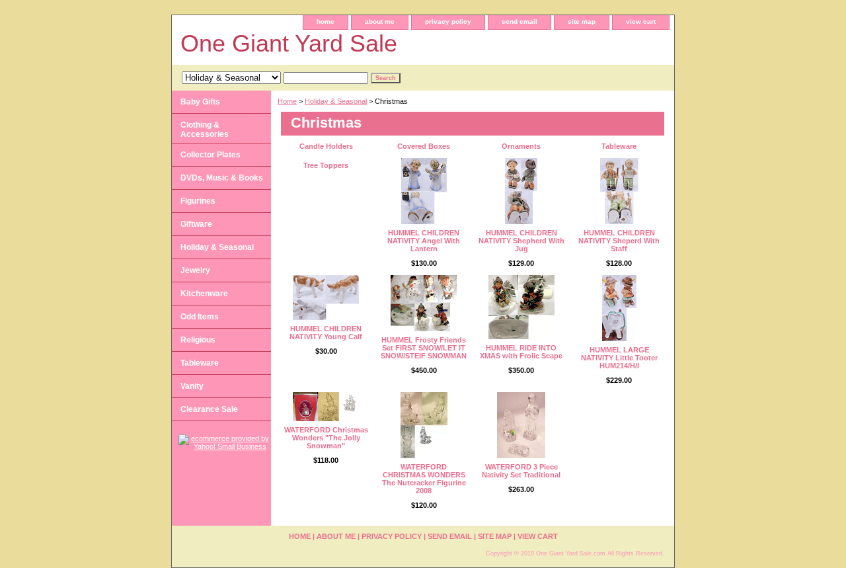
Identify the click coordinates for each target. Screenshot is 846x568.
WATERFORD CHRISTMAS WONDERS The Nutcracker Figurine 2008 (424, 479)
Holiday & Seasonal (336, 101)
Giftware (196, 224)
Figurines (197, 201)
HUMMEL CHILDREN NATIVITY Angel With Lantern (423, 241)
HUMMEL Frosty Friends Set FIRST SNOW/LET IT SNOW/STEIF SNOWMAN (424, 348)
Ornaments (521, 146)
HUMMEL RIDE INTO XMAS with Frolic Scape (521, 352)
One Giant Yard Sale (288, 43)
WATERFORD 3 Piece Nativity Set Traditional (521, 471)
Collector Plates (210, 154)
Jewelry (195, 270)
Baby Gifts (200, 101)
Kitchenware (204, 293)
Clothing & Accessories (204, 129)
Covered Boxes (423, 146)
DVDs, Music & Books (221, 178)
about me (380, 21)
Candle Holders (326, 146)
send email (519, 21)
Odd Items (199, 316)
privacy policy (448, 21)
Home (287, 101)
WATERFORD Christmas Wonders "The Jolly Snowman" (326, 438)
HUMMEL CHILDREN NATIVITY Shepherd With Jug (521, 241)
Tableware (618, 146)
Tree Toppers (325, 165)
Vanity (192, 386)
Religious (197, 340)
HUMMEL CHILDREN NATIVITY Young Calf (325, 333)
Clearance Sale (209, 409)
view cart (641, 21)
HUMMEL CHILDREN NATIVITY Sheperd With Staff (619, 241)
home (325, 21)
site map (582, 21)
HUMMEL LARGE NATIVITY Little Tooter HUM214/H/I (619, 358)
